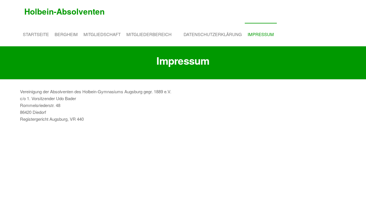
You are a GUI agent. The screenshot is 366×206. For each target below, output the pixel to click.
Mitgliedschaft (102, 34)
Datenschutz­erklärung (213, 34)
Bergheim (66, 34)
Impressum (261, 34)
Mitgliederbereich (149, 34)
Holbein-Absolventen (64, 11)
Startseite (36, 34)
